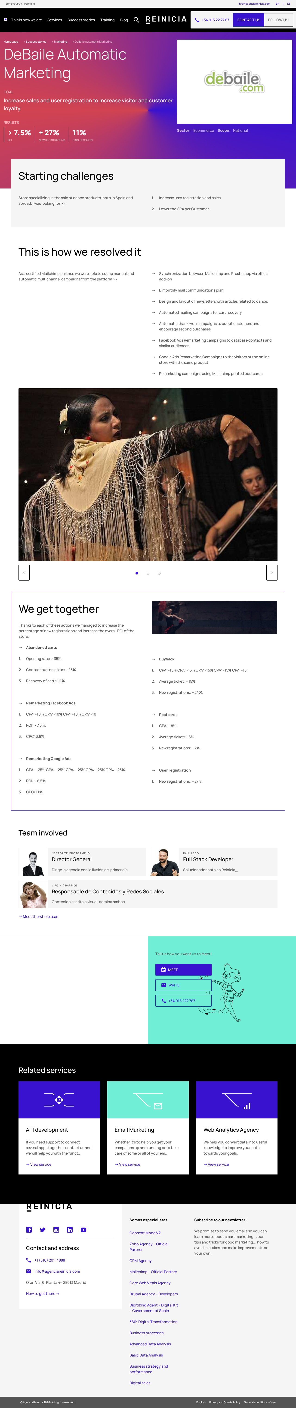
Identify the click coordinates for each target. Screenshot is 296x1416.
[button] (136, 573)
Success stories (36, 42)
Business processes (146, 1332)
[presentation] (24, 573)
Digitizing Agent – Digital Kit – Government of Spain (154, 1308)
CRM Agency (141, 1260)
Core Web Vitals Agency (150, 1282)
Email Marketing (134, 1129)
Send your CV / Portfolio (20, 3)
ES (288, 3)
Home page (11, 42)
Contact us (248, 19)
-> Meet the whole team (38, 916)
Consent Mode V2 (145, 1232)
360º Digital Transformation (154, 1321)
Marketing (60, 42)
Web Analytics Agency (231, 1129)
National (240, 130)
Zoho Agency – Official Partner (149, 1246)
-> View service (38, 1164)
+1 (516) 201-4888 (49, 1260)
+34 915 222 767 (178, 1001)
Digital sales (140, 1382)
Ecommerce (203, 130)
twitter (42, 1230)
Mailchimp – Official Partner (153, 1271)
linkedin (70, 1230)
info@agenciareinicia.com (254, 3)
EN (277, 3)
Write (170, 985)
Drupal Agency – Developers (154, 1294)
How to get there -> (43, 1293)
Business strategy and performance (149, 1369)
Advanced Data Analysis (150, 1344)
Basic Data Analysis (146, 1355)
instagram (56, 1230)
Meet (169, 970)
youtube (83, 1230)
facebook (29, 1230)
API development (47, 1129)
